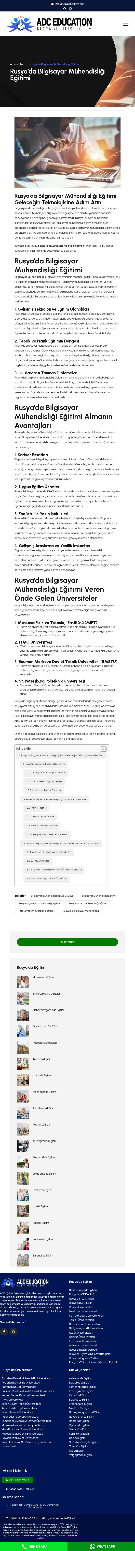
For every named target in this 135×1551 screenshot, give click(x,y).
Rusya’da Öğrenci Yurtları (84, 1358)
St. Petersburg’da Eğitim (47, 993)
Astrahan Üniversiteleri (83, 1345)
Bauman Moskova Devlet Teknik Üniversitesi (28, 1391)
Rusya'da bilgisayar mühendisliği (81, 911)
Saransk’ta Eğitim (43, 1255)
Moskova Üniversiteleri (83, 1311)
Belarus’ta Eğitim (79, 1399)
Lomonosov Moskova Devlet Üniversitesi (26, 1421)
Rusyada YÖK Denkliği (81, 1294)
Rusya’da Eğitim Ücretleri (83, 1349)
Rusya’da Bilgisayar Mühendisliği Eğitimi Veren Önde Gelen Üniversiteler (62, 843)
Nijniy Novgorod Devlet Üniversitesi (22, 1429)
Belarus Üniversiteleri (82, 1337)
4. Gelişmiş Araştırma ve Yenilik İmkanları (49, 834)
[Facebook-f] (4, 1332)
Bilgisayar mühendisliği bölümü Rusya (52, 895)
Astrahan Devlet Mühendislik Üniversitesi (26, 1378)
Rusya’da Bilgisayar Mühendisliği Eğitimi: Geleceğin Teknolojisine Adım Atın (62, 755)
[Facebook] (64, 8)
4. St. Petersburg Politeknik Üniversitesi (49, 878)
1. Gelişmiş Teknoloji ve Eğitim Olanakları (47, 772)
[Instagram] (70, 8)
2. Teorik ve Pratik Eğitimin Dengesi (46, 781)
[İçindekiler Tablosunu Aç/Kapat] (102, 749)
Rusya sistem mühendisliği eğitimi (88, 903)
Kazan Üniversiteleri (81, 1332)
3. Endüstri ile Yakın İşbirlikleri (44, 825)
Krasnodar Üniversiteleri (83, 1341)
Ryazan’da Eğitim (42, 1190)
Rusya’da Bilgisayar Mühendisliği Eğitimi (45, 763)
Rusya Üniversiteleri (81, 1307)
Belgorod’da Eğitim (44, 1157)
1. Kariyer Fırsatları (38, 808)
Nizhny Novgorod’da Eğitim (48, 1010)
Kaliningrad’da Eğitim (44, 1141)
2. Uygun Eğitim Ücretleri (42, 816)
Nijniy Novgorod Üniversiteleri (86, 1328)
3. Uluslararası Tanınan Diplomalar (46, 790)
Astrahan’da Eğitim (43, 1108)
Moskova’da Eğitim (43, 977)
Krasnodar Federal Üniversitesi (20, 1416)
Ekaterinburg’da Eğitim (46, 1026)
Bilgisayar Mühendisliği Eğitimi (99, 895)
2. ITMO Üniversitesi (40, 861)
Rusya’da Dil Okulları (80, 1303)
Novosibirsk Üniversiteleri (84, 1324)
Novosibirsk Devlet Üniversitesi (20, 1438)
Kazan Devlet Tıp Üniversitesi (19, 1408)
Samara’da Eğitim (43, 1239)
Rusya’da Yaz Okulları (81, 1298)
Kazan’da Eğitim (42, 1075)
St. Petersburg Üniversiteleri (86, 1315)
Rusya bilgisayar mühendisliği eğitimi (39, 903)
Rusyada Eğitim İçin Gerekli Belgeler (90, 1354)
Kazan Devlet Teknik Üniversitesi (21, 1404)
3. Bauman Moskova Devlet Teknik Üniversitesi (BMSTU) (56, 869)
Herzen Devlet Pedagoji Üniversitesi (23, 1395)
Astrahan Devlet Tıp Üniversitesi (21, 1382)
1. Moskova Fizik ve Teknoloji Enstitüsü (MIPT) (50, 852)
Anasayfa (16, 64)
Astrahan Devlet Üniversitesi (19, 1387)
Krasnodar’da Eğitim (44, 1092)
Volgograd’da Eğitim (44, 1173)
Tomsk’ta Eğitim (42, 1059)
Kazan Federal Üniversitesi (17, 1412)
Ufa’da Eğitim (40, 1206)
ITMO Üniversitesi (12, 1399)
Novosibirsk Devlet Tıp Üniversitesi (22, 1433)
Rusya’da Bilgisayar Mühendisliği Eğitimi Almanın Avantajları (56, 799)
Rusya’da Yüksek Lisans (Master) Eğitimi (93, 1362)
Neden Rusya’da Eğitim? (83, 1290)
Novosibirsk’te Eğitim (45, 1042)
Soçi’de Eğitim (41, 1223)
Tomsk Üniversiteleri (81, 1320)
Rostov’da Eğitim (42, 1124)
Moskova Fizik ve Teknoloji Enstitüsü (23, 1425)
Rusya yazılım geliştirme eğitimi (36, 911)
